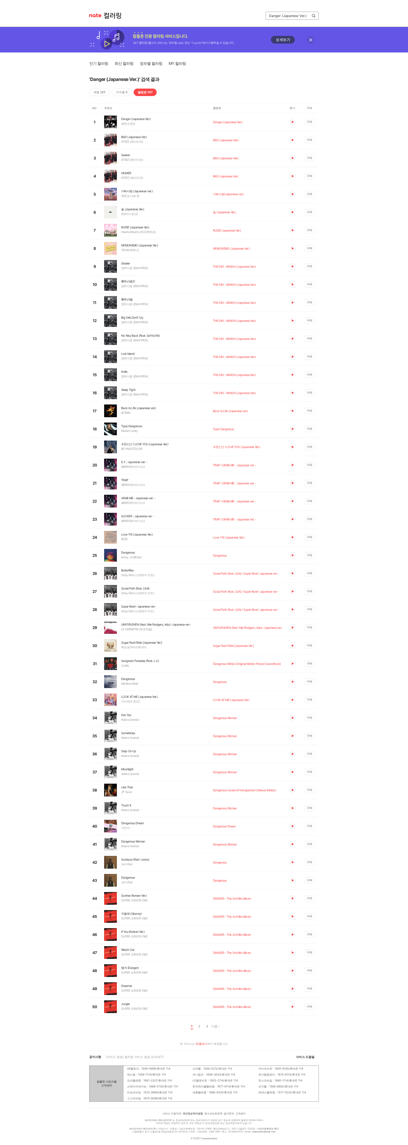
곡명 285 (99, 92)
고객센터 (240, 1113)
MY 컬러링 (177, 63)
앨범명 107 (145, 92)
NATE (95, 15)
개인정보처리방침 (193, 1113)
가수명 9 (122, 92)
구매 (309, 121)
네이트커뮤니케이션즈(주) (158, 1120)
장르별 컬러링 (151, 63)
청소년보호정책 (213, 1113)
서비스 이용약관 (172, 1113)
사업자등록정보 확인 (268, 1128)
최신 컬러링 (124, 63)
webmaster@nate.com (264, 1131)
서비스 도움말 (305, 1057)
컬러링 (114, 16)
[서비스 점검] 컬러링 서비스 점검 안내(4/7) (135, 1057)
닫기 (310, 40)
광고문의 (229, 1113)
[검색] (314, 16)
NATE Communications (205, 1138)
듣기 (292, 122)
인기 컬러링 (98, 63)
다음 (214, 1026)
